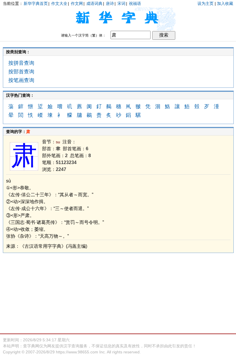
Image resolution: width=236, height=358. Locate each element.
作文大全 (59, 3)
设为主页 (205, 3)
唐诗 (110, 3)
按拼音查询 (21, 63)
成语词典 (94, 3)
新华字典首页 (36, 3)
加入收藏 (225, 3)
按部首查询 (21, 72)
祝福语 (135, 3)
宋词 (121, 3)
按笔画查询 (21, 80)
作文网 (77, 3)
